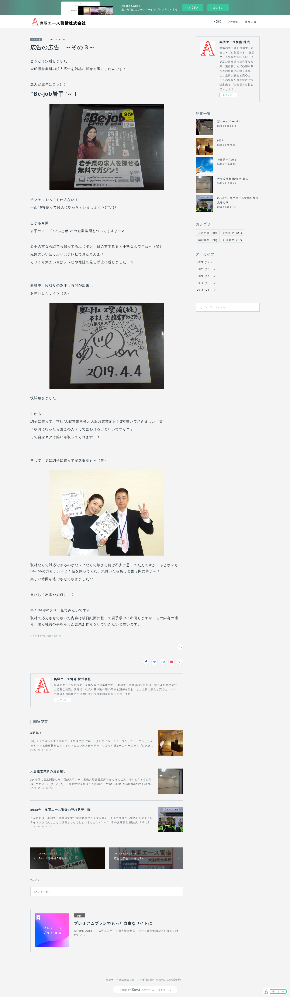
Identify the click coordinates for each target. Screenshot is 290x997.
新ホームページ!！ (229, 121)
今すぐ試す (192, 7)
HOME (217, 21)
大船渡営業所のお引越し (48, 771)
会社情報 (233, 21)
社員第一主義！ (227, 159)
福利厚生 (207, 240)
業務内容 (250, 21)
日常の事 (36, 39)
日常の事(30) (37, 635)
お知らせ (232, 232)
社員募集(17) (54, 635)
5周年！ (36, 733)
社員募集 (232, 240)
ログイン (218, 8)
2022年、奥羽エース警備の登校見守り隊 (60, 809)
